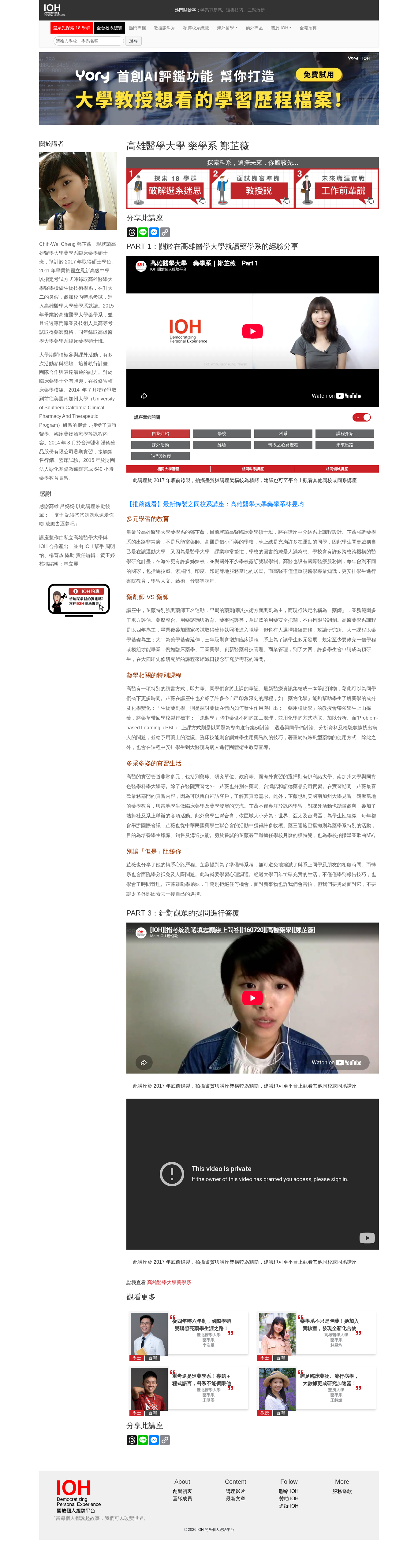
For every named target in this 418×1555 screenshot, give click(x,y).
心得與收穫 (160, 456)
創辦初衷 (182, 1491)
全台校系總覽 (109, 27)
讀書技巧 (234, 10)
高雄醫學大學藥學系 (169, 1282)
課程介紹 (344, 433)
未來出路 (344, 444)
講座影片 (235, 1491)
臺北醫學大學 (209, 1334)
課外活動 (160, 444)
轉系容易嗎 (211, 10)
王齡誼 (336, 1400)
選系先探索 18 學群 (71, 27)
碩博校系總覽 (196, 27)
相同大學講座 (168, 469)
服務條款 (342, 1491)
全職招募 (308, 27)
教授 (264, 1412)
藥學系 (209, 1340)
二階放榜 (256, 10)
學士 (136, 1357)
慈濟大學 (336, 1389)
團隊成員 (182, 1498)
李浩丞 (209, 1345)
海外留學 (225, 27)
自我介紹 (160, 433)
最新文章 (235, 1498)
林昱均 (336, 1345)
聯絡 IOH (289, 1491)
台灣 (152, 1357)
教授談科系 (164, 27)
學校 (222, 433)
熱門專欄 (137, 27)
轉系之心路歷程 (283, 444)
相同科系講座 (253, 469)
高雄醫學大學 (336, 1334)
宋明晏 (209, 1400)
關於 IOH (279, 27)
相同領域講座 (337, 469)
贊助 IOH (289, 1498)
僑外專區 (254, 27)
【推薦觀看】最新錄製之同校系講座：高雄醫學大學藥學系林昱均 (215, 504)
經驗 (222, 444)
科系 (283, 433)
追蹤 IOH (289, 1506)
